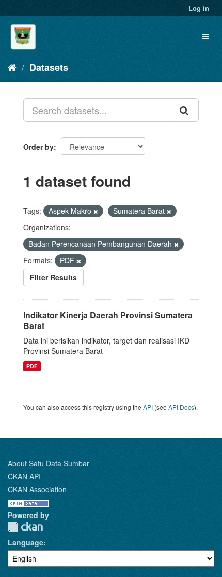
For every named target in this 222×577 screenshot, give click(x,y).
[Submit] (185, 110)
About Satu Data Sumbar (48, 463)
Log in (198, 8)
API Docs (181, 406)
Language (25, 542)
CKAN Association (37, 489)
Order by (38, 147)
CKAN (25, 526)
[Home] (12, 66)
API (148, 406)
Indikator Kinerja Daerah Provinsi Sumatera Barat (108, 320)
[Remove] (95, 211)
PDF (31, 366)
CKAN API (24, 476)
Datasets (48, 67)
